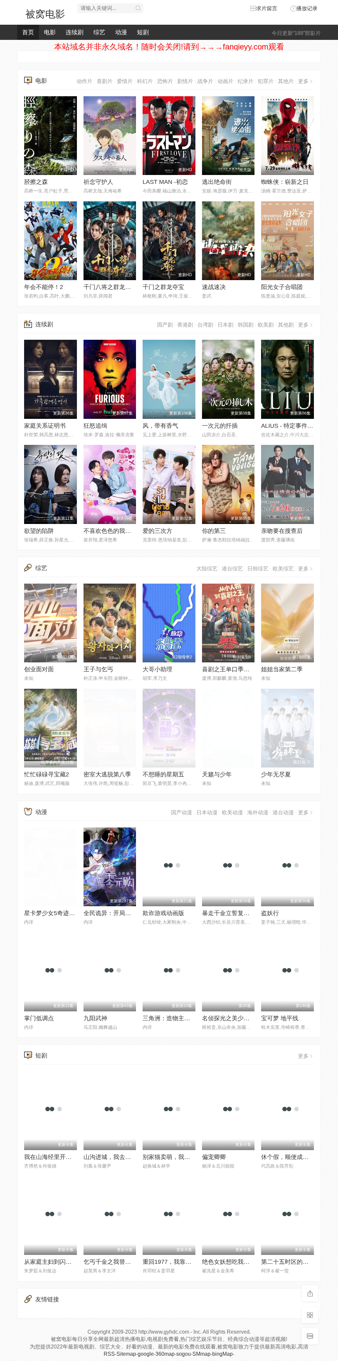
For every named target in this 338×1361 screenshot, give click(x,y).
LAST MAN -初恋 (165, 182)
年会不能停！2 (43, 287)
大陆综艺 (207, 568)
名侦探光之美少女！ (228, 1018)
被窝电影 (45, 14)
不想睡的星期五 (163, 774)
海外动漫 (257, 812)
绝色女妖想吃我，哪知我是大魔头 (246, 1262)
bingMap (222, 1354)
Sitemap (126, 1354)
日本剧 (225, 325)
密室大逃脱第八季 (107, 774)
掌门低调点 (39, 1018)
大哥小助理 (157, 669)
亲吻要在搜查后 (282, 531)
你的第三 (214, 531)
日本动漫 (207, 812)
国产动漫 (181, 812)
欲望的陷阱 (39, 531)
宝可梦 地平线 (279, 1018)
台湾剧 (205, 325)
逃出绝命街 (217, 182)
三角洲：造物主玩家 (169, 1018)
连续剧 (75, 32)
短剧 (143, 32)
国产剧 (165, 325)
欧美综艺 (283, 568)
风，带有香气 (160, 425)
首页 (28, 32)
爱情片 (125, 81)
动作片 (84, 81)
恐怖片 (165, 81)
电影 (50, 32)
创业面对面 (39, 669)
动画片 (225, 81)
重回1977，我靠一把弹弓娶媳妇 (185, 1262)
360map (165, 1354)
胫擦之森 (36, 182)
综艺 (99, 32)
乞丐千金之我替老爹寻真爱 (119, 1262)
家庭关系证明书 (45, 425)
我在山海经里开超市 (51, 1157)
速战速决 (214, 287)
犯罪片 (266, 81)
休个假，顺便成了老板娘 (293, 1157)
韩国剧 (246, 325)
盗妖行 (270, 913)
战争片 (205, 81)
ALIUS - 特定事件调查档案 (296, 425)
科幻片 (145, 81)
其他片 (286, 81)
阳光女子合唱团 (282, 287)
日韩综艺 (257, 568)
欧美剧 (266, 325)
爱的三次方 (157, 531)
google (146, 1354)
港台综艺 (232, 568)
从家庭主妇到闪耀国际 (54, 1262)
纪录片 (246, 81)
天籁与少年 (217, 774)
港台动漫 (283, 812)
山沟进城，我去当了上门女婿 (122, 1157)
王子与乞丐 (98, 669)
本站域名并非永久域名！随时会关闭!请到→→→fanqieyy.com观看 (169, 46)
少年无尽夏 (276, 774)
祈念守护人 (98, 182)
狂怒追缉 (95, 425)
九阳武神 (95, 1018)
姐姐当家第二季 (282, 669)
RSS (109, 1354)
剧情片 (185, 81)
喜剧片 (105, 81)
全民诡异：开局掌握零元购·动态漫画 (132, 913)
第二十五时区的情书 (288, 1262)
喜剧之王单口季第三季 (231, 669)
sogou (183, 1354)
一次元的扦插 (220, 425)
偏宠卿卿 (214, 1157)
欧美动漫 (232, 812)
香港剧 (185, 325)
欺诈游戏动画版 (163, 913)
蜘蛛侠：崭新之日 (285, 182)
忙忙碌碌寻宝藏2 (46, 774)
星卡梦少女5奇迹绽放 (52, 913)
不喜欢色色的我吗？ (110, 531)
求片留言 (266, 8)
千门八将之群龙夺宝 (110, 287)
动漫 (121, 32)
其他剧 (286, 325)
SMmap (201, 1354)
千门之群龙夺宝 (163, 287)
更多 (303, 81)
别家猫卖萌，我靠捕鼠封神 (178, 1157)
